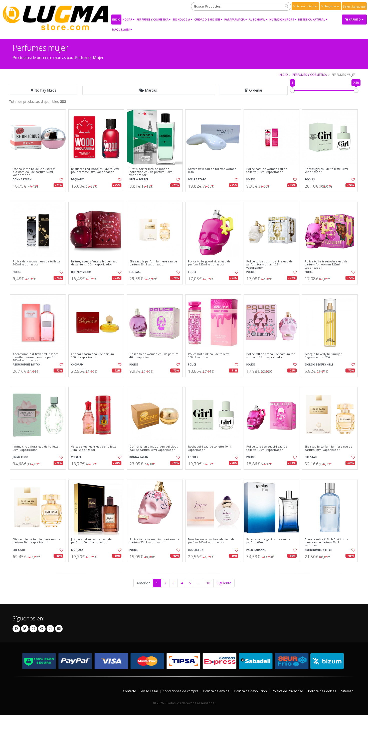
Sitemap (347, 691)
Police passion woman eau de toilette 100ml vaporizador (266, 170)
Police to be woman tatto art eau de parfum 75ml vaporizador (154, 541)
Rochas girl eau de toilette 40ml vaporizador (209, 448)
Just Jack (77, 550)
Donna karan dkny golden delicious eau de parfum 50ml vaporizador (153, 448)
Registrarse (331, 6)
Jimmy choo (20, 457)
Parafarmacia (234, 19)
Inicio (116, 19)
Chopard (77, 364)
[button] (148, 90)
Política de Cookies (322, 691)
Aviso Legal (149, 691)
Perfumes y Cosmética (152, 19)
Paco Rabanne (256, 550)
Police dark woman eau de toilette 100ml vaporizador (36, 263)
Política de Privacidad (287, 691)
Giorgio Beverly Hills (319, 364)
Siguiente (224, 583)
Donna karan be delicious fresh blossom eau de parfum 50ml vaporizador (34, 172)
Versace (76, 457)
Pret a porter (138, 179)
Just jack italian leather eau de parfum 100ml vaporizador (91, 541)
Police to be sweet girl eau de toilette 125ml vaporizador (266, 448)
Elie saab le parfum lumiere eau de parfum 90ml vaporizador (36, 541)
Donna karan (22, 179)
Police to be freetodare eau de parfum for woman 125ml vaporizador (326, 264)
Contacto (129, 691)
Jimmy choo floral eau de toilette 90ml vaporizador (36, 448)
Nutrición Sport (281, 19)
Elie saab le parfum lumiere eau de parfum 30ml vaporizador (153, 263)
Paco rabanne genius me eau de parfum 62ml (268, 541)
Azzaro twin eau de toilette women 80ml (212, 170)
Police (250, 179)
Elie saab (135, 272)
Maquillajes (121, 29)
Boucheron (196, 550)
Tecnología (181, 19)
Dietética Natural (311, 19)
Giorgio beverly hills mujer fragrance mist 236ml (323, 355)
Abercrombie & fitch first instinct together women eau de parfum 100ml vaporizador (35, 357)
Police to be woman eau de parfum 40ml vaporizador (153, 355)
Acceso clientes (306, 6)
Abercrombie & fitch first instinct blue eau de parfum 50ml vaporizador (327, 542)
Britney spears (81, 272)
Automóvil (257, 19)
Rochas (310, 179)
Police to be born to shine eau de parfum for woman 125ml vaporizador (269, 264)
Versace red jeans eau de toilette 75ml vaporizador (93, 448)
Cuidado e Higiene (207, 19)
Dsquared (77, 179)
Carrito (355, 19)
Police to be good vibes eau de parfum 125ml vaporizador (209, 263)
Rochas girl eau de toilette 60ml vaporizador (326, 170)
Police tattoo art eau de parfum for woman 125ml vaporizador (270, 355)
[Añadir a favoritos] (61, 179)
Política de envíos (216, 691)
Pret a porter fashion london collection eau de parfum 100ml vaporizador (151, 172)
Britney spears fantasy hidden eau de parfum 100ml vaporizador (94, 263)
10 (208, 583)
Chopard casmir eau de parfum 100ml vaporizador (92, 355)
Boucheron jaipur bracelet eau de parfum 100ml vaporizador (211, 541)
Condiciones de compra (180, 691)
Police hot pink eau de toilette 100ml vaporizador (209, 355)
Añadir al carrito (39, 196)
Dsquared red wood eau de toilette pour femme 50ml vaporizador (95, 170)
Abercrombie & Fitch (26, 364)
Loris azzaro (197, 179)
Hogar (127, 19)
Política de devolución (250, 691)
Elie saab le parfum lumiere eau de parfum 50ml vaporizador (328, 448)
